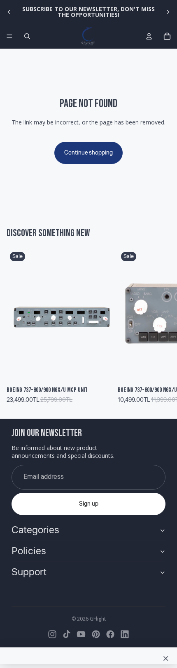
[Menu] (9, 36)
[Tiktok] (67, 634)
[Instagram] (52, 634)
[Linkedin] (125, 634)
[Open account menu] (149, 36)
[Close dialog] (166, 658)
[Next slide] (168, 12)
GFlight (98, 618)
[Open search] (27, 36)
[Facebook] (110, 634)
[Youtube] (81, 634)
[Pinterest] (96, 634)
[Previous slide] (9, 12)
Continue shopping (88, 153)
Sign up (88, 504)
